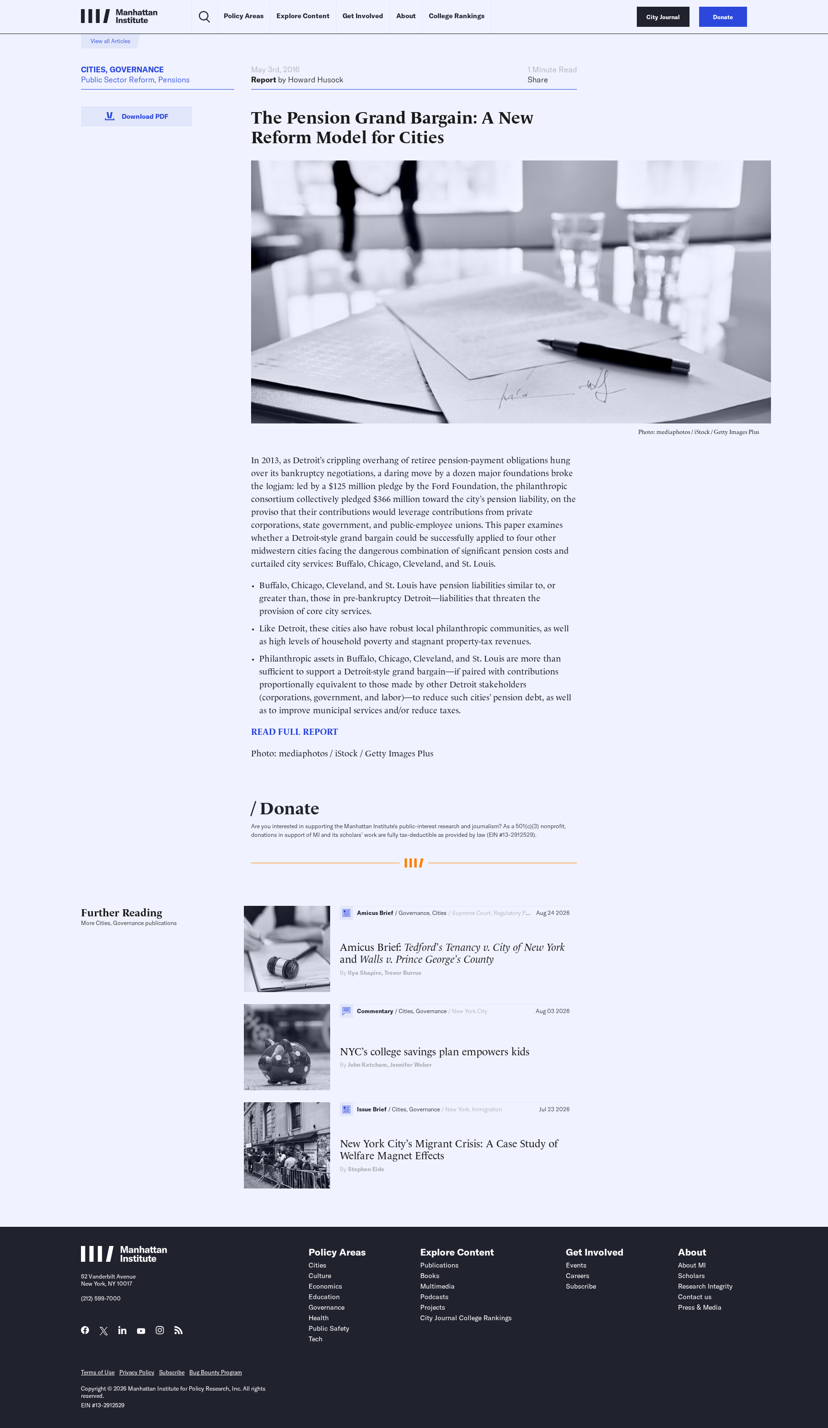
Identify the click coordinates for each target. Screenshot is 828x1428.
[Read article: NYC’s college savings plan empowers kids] (287, 1047)
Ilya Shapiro (364, 972)
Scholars (691, 1275)
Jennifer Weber (411, 1064)
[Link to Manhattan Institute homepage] (124, 1259)
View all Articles (110, 41)
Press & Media (700, 1307)
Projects (432, 1307)
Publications (439, 1265)
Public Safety (329, 1328)
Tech (315, 1339)
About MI (692, 1265)
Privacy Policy (136, 1372)
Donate (290, 807)
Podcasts (434, 1296)
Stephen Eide (366, 1169)
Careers (577, 1275)
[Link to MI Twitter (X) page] (104, 1331)
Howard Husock (316, 79)
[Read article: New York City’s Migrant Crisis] (287, 1145)
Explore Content (303, 15)
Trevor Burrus (402, 972)
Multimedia (437, 1286)
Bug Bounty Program (215, 1372)
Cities (93, 69)
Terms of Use (98, 1372)
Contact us (695, 1296)
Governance (137, 69)
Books (429, 1275)
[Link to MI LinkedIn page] (122, 1332)
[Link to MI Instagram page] (160, 1333)
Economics (325, 1286)
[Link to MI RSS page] (178, 1332)
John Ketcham (367, 1064)
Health (319, 1318)
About (406, 15)
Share (538, 79)
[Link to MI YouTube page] (141, 1331)
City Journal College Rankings (466, 1318)
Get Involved (363, 15)
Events (576, 1265)
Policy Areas (244, 15)
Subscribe (581, 1286)
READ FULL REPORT (294, 731)
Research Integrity (705, 1286)
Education (324, 1296)
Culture (320, 1275)
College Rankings (456, 15)
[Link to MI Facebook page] (85, 1332)
